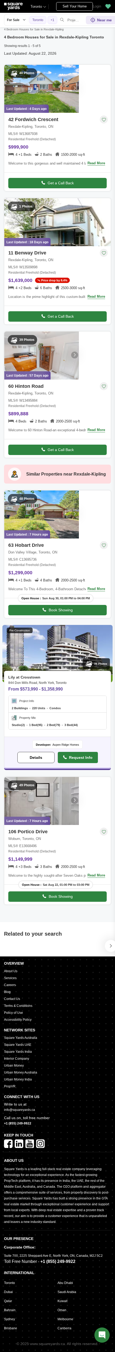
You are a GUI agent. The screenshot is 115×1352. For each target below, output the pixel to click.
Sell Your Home (75, 6)
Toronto (36, 7)
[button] (108, 6)
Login (97, 6)
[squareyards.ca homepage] (13, 6)
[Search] (62, 20)
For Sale (13, 20)
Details (36, 757)
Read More (96, 163)
